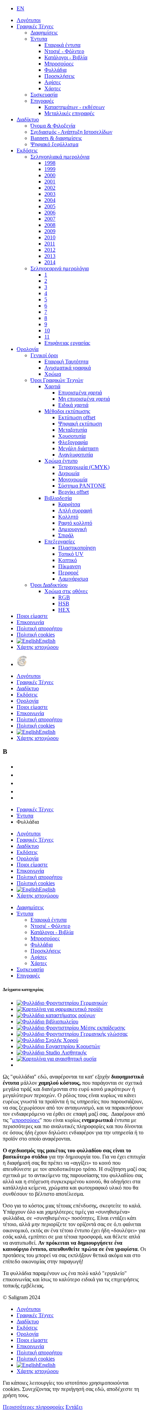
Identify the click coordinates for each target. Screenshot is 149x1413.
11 (47, 337)
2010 (49, 237)
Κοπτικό (67, 560)
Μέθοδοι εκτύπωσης (67, 411)
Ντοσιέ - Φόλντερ (64, 51)
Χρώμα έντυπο (61, 461)
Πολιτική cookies (36, 635)
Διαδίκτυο (28, 119)
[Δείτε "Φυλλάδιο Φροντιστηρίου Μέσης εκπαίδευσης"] (71, 1028)
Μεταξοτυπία (72, 430)
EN (20, 8)
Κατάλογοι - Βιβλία (65, 57)
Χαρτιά (52, 386)
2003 (49, 194)
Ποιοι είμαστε (32, 616)
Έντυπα (38, 39)
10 (47, 330)
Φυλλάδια (55, 70)
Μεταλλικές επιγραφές (69, 113)
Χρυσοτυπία (72, 436)
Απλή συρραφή (75, 510)
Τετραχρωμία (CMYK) (83, 467)
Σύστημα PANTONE (82, 486)
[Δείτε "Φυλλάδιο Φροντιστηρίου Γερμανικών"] (62, 1003)
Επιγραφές (42, 101)
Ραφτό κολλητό (75, 523)
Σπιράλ (66, 535)
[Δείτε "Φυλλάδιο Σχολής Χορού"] (47, 1040)
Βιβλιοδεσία (58, 498)
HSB (63, 604)
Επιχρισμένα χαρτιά (80, 392)
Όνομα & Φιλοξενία (52, 126)
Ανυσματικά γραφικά (67, 368)
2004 (49, 200)
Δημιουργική (72, 529)
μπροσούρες (26, 1120)
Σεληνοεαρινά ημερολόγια (59, 268)
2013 (49, 256)
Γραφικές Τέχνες (35, 26)
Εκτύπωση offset (76, 417)
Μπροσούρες (58, 64)
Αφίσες (52, 82)
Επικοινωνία (30, 622)
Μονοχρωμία (72, 479)
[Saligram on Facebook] (20, 775)
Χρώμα (52, 374)
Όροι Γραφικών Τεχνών (56, 380)
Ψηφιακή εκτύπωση (80, 424)
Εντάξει (73, 1407)
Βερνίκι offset (73, 492)
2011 (49, 244)
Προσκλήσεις (59, 76)
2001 (49, 181)
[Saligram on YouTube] (20, 783)
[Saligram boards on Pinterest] (20, 791)
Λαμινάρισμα (73, 579)
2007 (49, 219)
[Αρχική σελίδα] (22, 664)
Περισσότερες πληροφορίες (33, 1407)
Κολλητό (68, 517)
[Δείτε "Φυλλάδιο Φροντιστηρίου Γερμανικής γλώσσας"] (72, 1034)
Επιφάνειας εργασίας (67, 343)
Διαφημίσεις (44, 33)
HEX (64, 610)
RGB (64, 597)
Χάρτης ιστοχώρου (38, 647)
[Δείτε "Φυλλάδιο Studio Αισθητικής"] (52, 1052)
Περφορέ (68, 572)
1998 (49, 163)
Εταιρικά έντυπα (62, 45)
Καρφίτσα (69, 504)
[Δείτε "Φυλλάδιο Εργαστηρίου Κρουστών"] (58, 1046)
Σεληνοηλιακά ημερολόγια (59, 157)
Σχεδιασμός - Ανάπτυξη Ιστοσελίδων (71, 132)
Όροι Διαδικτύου (49, 585)
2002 (49, 188)
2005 (49, 206)
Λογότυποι (29, 20)
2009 (49, 231)
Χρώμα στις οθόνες (66, 591)
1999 (49, 169)
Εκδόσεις (27, 150)
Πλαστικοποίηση (77, 548)
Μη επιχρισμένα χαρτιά (84, 399)
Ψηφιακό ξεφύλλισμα (54, 144)
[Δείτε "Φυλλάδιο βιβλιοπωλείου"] (47, 1021)
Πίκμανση (69, 566)
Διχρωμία (68, 473)
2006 (49, 213)
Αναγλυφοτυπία (75, 455)
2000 (49, 175)
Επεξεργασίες (59, 541)
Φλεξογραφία (73, 442)
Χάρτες (52, 88)
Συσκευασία (44, 95)
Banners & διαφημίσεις (56, 138)
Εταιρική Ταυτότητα (66, 361)
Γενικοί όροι (44, 355)
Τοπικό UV (71, 554)
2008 (49, 225)
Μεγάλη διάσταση (78, 448)
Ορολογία (27, 349)
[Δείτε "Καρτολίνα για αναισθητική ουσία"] (56, 1059)
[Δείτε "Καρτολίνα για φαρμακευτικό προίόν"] (60, 1009)
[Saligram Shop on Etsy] (20, 767)
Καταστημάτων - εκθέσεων (74, 107)
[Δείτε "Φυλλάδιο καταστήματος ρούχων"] (56, 1015)
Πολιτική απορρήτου (39, 628)
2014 (49, 262)
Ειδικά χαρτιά (73, 405)
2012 (49, 250)
